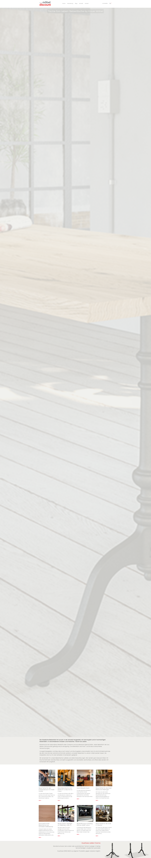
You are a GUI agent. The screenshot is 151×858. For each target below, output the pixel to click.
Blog (76, 3)
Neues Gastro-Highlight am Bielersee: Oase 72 (65, 824)
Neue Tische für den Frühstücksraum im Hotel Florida (46, 789)
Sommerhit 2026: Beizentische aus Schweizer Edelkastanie (46, 825)
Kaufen (87, 3)
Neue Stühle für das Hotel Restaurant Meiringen (103, 789)
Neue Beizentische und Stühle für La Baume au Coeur (65, 789)
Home (63, 3)
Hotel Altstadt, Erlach (83, 788)
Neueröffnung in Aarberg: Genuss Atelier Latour (85, 824)
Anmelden (105, 3)
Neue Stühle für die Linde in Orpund (103, 824)
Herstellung (70, 3)
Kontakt (81, 3)
